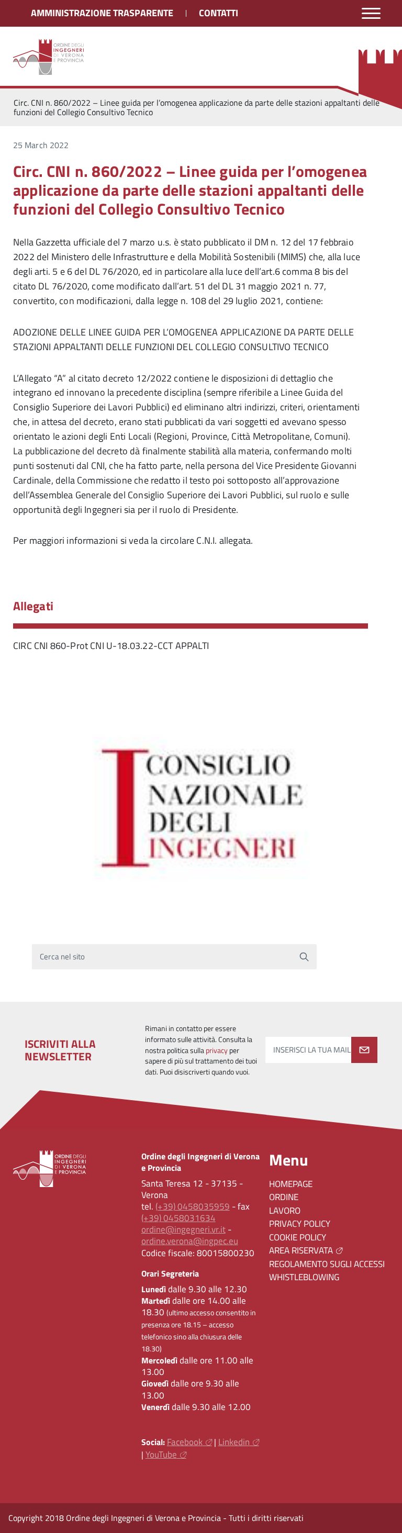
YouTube (161, 1454)
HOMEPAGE (290, 1184)
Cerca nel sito (62, 957)
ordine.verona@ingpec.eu (189, 1241)
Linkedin (234, 1442)
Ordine (283, 1197)
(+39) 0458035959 (192, 1206)
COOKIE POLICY (297, 1237)
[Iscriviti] (364, 1050)
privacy (217, 1050)
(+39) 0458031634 (178, 1218)
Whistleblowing (304, 1277)
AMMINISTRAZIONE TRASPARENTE (102, 13)
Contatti (218, 13)
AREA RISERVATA (301, 1250)
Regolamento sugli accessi (327, 1264)
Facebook (185, 1442)
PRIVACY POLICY (299, 1223)
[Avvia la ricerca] (304, 956)
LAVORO (284, 1210)
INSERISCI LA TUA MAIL (312, 1049)
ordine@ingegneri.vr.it (183, 1229)
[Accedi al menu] (371, 13)
